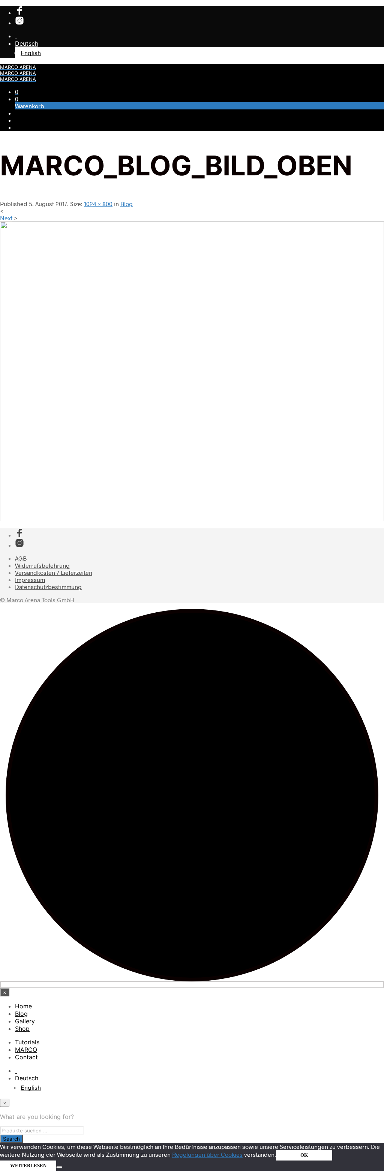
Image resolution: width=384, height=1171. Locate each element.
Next (6, 217)
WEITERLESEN (28, 1165)
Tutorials (27, 1042)
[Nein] (59, 1167)
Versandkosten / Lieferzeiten (53, 572)
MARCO (26, 1049)
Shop (22, 1028)
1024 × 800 (98, 203)
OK (304, 1155)
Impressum (30, 579)
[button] (16, 91)
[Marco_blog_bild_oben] (192, 518)
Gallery (25, 1021)
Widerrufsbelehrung (42, 565)
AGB (21, 558)
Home (23, 1006)
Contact (26, 1057)
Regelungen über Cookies (207, 1154)
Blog (126, 203)
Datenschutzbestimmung (48, 586)
